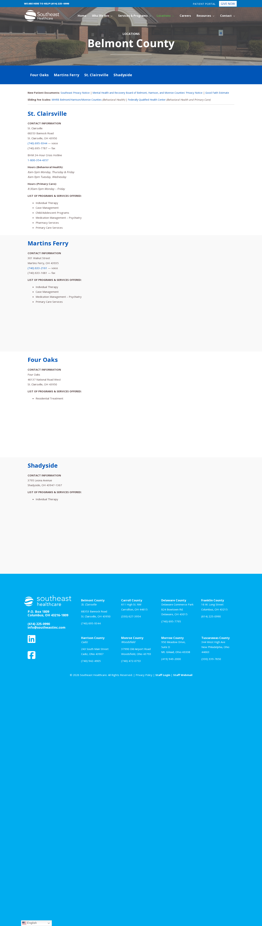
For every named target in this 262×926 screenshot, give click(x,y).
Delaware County (173, 600)
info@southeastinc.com (46, 627)
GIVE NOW (228, 4)
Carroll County (131, 600)
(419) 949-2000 (171, 659)
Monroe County (132, 638)
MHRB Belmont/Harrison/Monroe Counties (77, 99)
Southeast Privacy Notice (75, 92)
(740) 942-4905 (91, 661)
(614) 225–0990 (60, 3)
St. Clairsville (96, 74)
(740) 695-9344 (37, 143)
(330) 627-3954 (131, 616)
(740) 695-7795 (171, 621)
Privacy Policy (144, 675)
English (31, 922)
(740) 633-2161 (37, 268)
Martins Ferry (66, 74)
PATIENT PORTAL (204, 4)
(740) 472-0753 (131, 661)
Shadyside (123, 74)
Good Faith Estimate (217, 92)
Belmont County (92, 600)
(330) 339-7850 (211, 659)
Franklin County (212, 600)
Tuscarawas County (215, 638)
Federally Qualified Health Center (147, 99)
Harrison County (92, 638)
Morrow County (172, 638)
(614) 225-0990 (211, 616)
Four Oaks (39, 74)
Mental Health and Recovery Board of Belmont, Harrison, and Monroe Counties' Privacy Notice (147, 92)
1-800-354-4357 (38, 160)
